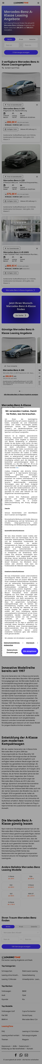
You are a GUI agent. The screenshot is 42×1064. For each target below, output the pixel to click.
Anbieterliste (8, 645)
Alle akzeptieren (29, 651)
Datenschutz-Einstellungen (12, 651)
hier (17, 468)
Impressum (30, 643)
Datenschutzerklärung (12, 643)
